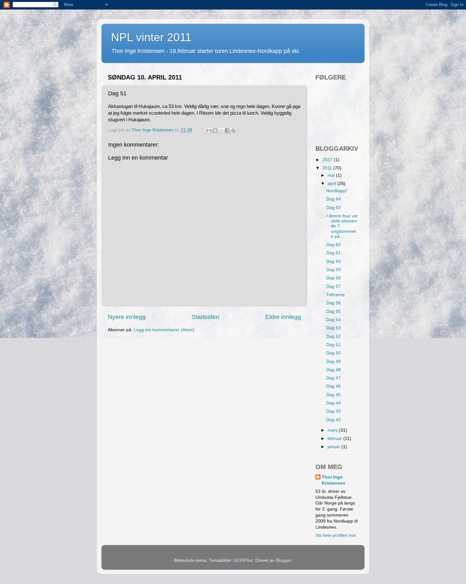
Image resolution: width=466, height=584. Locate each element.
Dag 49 (333, 361)
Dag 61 (333, 253)
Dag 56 (333, 303)
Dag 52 (333, 336)
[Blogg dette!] (215, 130)
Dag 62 (333, 244)
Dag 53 (333, 328)
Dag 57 (333, 286)
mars (333, 430)
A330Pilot (243, 560)
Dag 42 (333, 419)
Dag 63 (333, 207)
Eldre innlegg (283, 317)
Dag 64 (333, 199)
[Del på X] (221, 130)
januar (334, 446)
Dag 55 (333, 311)
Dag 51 (333, 344)
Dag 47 (333, 378)
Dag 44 (333, 403)
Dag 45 (333, 394)
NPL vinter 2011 (151, 37)
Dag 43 (333, 411)
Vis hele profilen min (335, 535)
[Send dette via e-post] (209, 130)
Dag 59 (333, 269)
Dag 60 (333, 261)
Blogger (283, 560)
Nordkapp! (336, 190)
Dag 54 (333, 319)
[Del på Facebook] (227, 130)
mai (331, 175)
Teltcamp (335, 294)
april (332, 183)
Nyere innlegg (127, 317)
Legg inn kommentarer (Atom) (164, 329)
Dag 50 (333, 353)
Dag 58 (333, 278)
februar (335, 438)
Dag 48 (333, 369)
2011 (327, 168)
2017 (328, 159)
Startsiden (205, 317)
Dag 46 (333, 386)
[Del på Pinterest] (233, 130)
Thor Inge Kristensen (333, 480)
